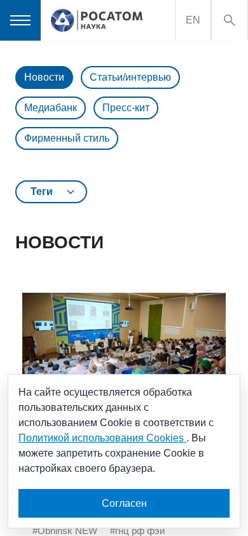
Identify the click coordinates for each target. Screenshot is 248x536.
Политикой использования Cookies (102, 437)
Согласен (124, 503)
